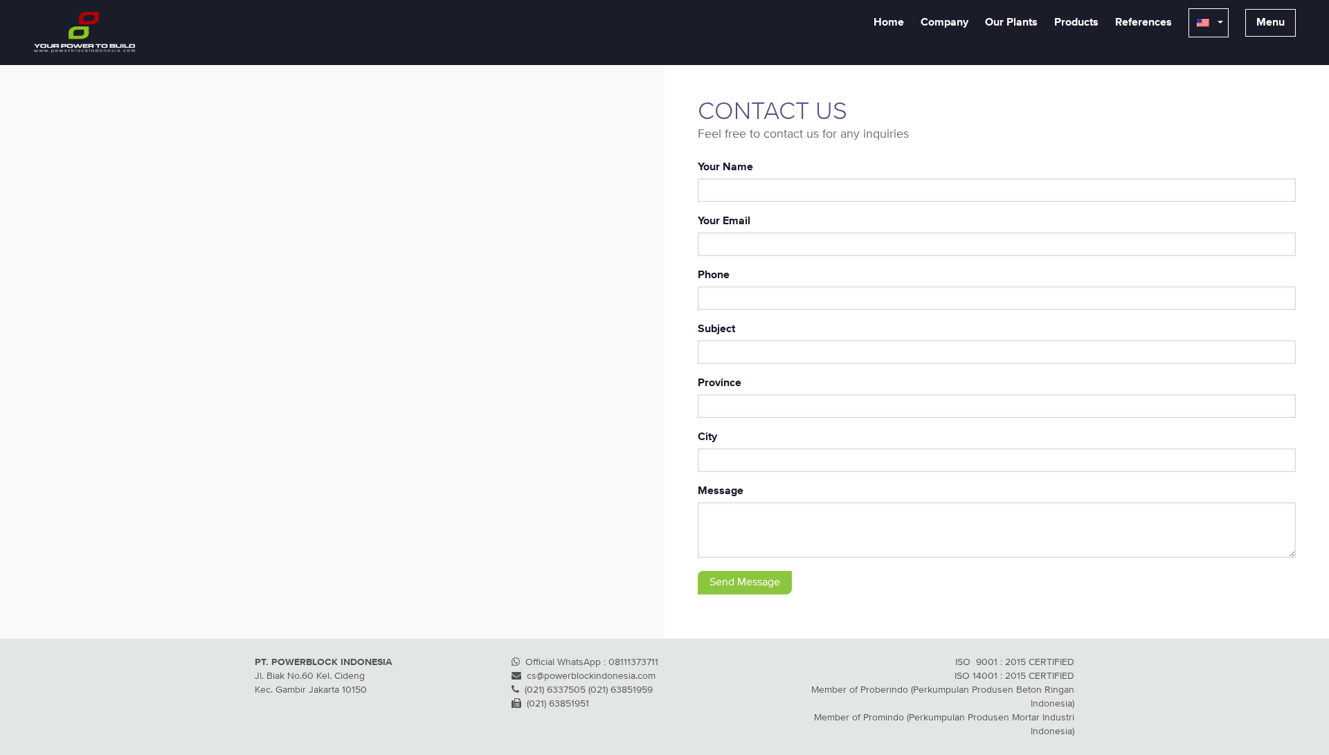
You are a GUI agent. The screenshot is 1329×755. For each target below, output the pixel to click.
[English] (1208, 23)
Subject (716, 329)
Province (719, 383)
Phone (714, 275)
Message (720, 491)
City (707, 437)
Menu (1270, 22)
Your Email (724, 221)
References (1143, 22)
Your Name (725, 167)
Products (1076, 22)
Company (944, 22)
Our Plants (1011, 22)
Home (889, 22)
